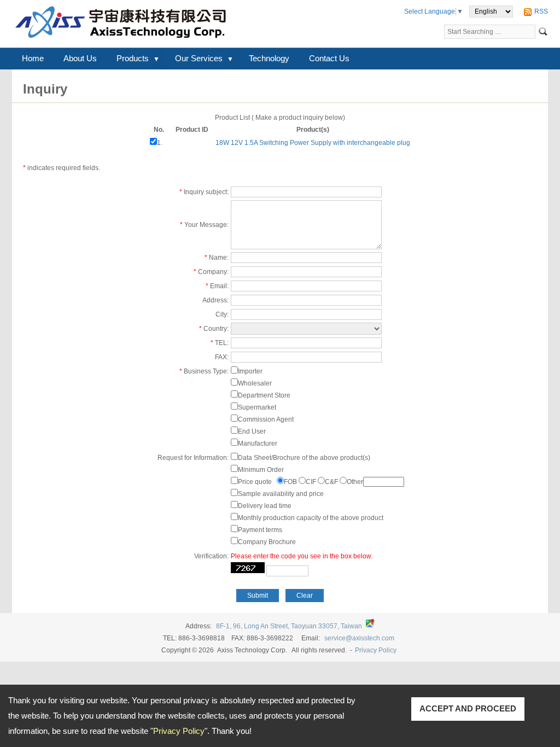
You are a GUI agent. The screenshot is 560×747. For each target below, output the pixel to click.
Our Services (199, 58)
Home (33, 58)
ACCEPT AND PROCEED (467, 708)
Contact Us (329, 58)
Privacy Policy (179, 731)
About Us (80, 58)
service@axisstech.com (359, 638)
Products (132, 58)
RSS (541, 11)
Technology (269, 58)
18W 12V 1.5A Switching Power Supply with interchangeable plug (312, 143)
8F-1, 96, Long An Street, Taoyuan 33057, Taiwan (289, 626)
